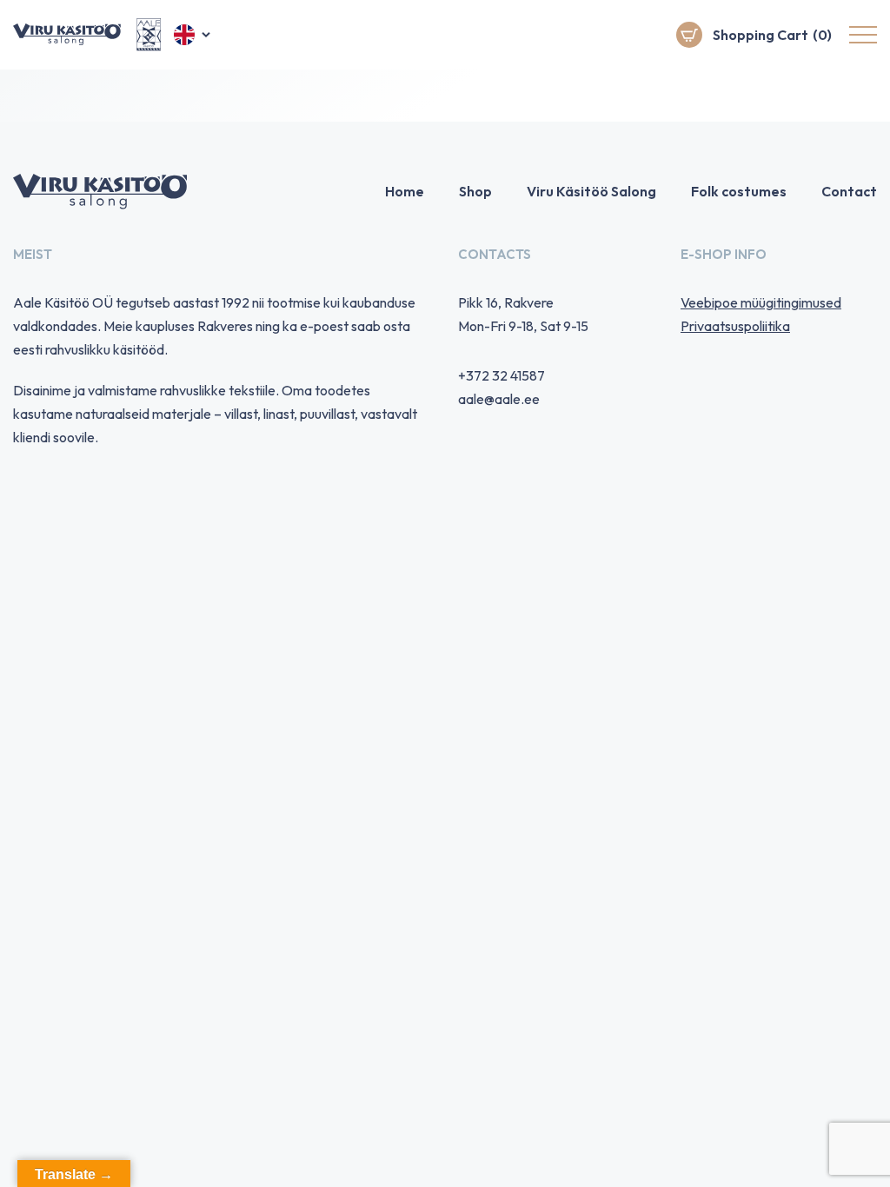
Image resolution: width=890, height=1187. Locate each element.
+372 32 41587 (501, 375)
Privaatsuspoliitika (735, 326)
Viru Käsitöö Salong (591, 191)
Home (404, 191)
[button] (193, 35)
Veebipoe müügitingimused (761, 302)
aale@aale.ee (499, 399)
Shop (475, 191)
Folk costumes (739, 191)
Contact (849, 191)
